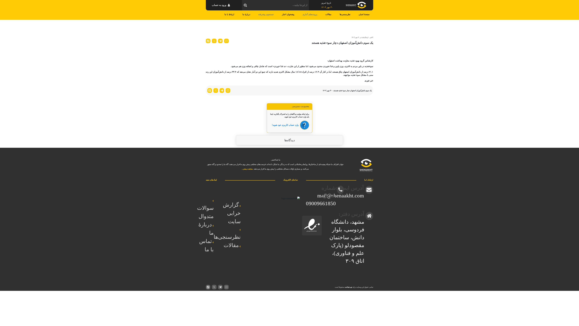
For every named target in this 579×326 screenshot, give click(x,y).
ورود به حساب (219, 5)
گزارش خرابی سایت (232, 213)
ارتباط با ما (229, 14)
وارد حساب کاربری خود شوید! (285, 125)
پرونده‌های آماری (310, 14)
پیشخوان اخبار (288, 14)
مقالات (328, 14)
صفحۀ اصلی (364, 14)
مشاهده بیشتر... (247, 169)
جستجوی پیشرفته (266, 14)
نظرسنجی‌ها (345, 14)
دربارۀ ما (246, 14)
